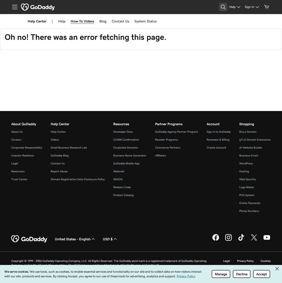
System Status (145, 21)
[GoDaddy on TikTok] (241, 240)
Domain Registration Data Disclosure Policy (78, 179)
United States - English (73, 239)
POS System (246, 195)
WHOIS (117, 179)
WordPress (246, 163)
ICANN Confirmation (126, 139)
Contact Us (120, 21)
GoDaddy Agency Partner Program (176, 131)
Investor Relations (22, 155)
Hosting (244, 171)
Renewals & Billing (218, 139)
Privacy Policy (245, 260)
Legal (14, 163)
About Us (17, 131)
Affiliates (160, 155)
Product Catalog (123, 195)
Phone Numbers (249, 210)
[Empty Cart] (266, 7)
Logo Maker (246, 187)
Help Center (58, 131)
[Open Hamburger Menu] (13, 7)
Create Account (216, 147)
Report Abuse (59, 171)
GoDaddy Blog (60, 155)
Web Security (247, 179)
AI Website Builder (250, 147)
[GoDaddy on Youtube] (267, 240)
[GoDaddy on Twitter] (254, 240)
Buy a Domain (247, 131)
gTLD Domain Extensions (255, 139)
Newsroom (18, 171)
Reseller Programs (166, 139)
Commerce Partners (167, 147)
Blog (102, 21)
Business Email (248, 155)
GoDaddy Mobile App (126, 163)
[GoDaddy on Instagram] (228, 240)
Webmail (118, 171)
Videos (55, 139)
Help (61, 21)
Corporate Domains (125, 147)
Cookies (266, 260)
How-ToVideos (82, 21)
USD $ (108, 239)
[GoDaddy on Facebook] (216, 240)
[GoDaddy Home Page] (29, 239)
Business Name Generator (129, 155)
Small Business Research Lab (69, 147)
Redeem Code (122, 187)
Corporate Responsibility (26, 147)
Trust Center (19, 179)
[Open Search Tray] (223, 7)
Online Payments (249, 203)
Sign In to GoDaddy (219, 131)
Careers (16, 139)
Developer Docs (123, 131)
